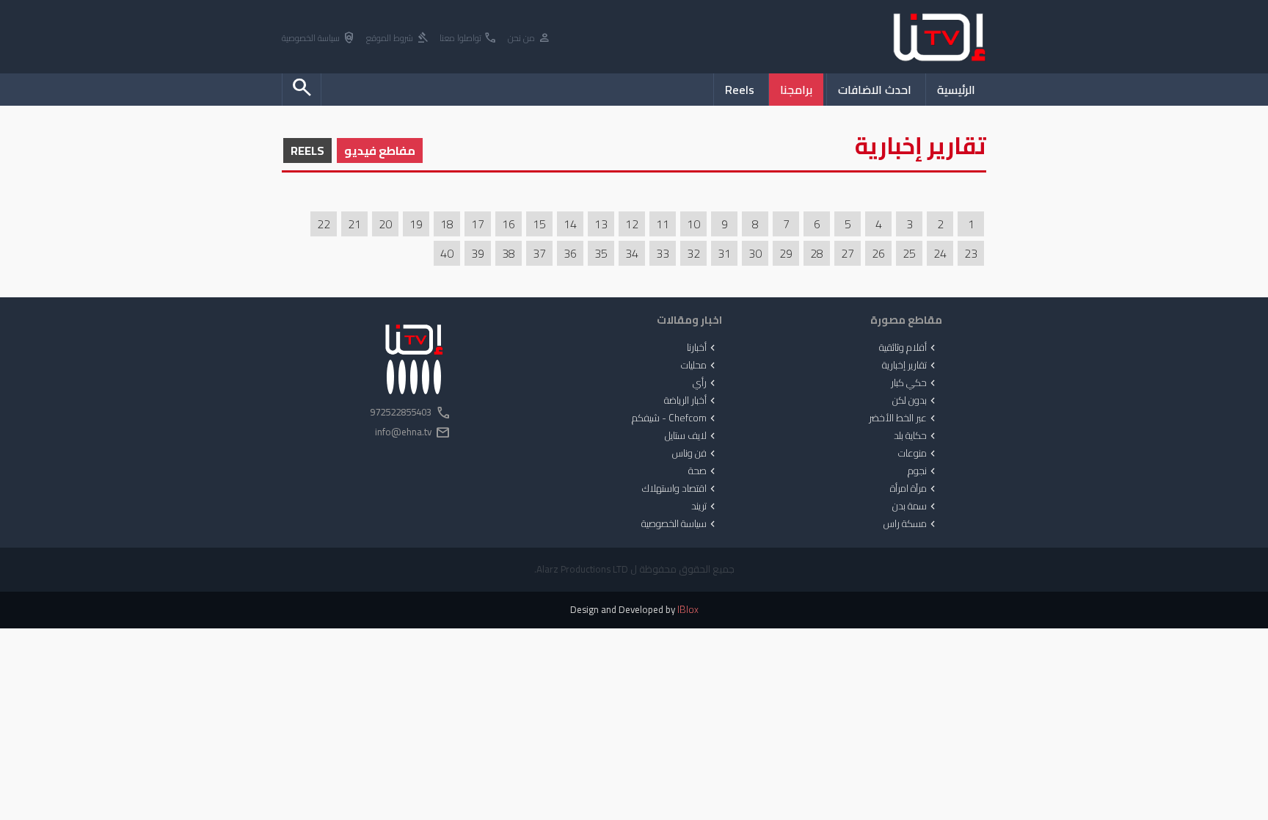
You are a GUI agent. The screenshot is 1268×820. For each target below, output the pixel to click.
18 (446, 224)
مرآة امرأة (914, 489)
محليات (699, 365)
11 (662, 224)
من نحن (529, 39)
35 (601, 253)
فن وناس (695, 453)
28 (816, 253)
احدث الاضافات (874, 90)
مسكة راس (911, 524)
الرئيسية (956, 90)
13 (601, 224)
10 (693, 224)
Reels (739, 90)
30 (755, 253)
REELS (307, 150)
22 (323, 224)
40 (446, 253)
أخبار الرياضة (691, 401)
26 (878, 253)
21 (354, 224)
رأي (705, 383)
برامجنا (796, 90)
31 (724, 253)
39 (477, 253)
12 (631, 224)
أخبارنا (702, 348)
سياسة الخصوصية (319, 39)
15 (539, 224)
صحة (703, 471)
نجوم (923, 471)
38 (508, 253)
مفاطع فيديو (379, 150)
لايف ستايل (691, 436)
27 (847, 253)
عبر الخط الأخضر (904, 418)
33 (662, 253)
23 (970, 253)
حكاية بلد (916, 436)
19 (416, 224)
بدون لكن (915, 401)
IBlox (688, 610)
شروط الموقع (397, 39)
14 (570, 224)
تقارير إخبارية (910, 365)
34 (631, 253)
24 (940, 253)
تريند (704, 506)
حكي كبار (915, 383)
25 (909, 253)
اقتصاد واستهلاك (680, 489)
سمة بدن (915, 506)
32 (693, 253)
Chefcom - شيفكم (675, 418)
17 (477, 224)
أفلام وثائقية (909, 348)
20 (385, 224)
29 (785, 253)
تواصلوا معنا (469, 39)
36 (570, 253)
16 (508, 224)
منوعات (918, 453)
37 (539, 253)
